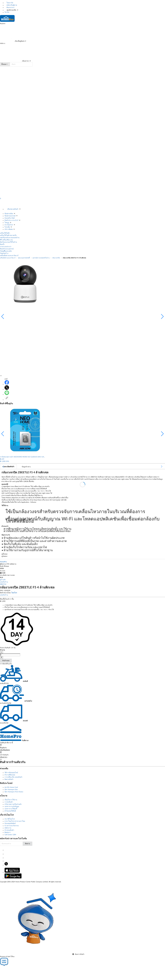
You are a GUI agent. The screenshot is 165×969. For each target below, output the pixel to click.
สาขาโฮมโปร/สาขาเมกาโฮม (14, 821)
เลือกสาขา (25, 61)
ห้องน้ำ (2, 244)
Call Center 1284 (10, 834)
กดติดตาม (12, 564)
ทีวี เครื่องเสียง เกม (6, 240)
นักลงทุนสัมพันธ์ (10, 823)
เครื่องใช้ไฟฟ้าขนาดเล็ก (8, 235)
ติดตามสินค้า (8, 779)
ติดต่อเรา (7, 832)
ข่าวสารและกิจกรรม (11, 825)
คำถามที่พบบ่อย (9, 775)
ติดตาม (27, 843)
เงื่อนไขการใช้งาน (10, 800)
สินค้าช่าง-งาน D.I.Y (11, 220)
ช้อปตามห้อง (8, 213)
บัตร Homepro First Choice (13, 792)
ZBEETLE (3, 584)
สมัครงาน (7, 828)
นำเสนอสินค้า (9, 830)
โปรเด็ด (7, 227)
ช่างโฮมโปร (8, 225)
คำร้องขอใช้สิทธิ (10, 811)
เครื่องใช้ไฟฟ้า (5, 233)
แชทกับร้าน (4, 582)
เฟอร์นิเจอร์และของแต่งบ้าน (9, 237)
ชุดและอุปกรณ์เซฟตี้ (24, 258)
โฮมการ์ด (9, 3)
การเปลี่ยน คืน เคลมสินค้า (13, 777)
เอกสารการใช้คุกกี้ (10, 809)
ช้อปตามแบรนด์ (9, 216)
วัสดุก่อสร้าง (4, 253)
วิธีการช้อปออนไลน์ (11, 772)
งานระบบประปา (5, 246)
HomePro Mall (9, 218)
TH (5, 12)
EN (8, 12)
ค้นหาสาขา (10, 7)
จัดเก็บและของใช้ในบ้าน (8, 242)
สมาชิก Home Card (11, 787)
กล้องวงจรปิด (56, 258)
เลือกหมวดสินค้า (13, 209)
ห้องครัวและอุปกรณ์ (7, 249)
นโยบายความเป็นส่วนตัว (13, 804)
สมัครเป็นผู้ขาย (11, 5)
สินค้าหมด (5, 660)
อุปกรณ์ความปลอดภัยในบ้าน (41, 258)
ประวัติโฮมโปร (9, 819)
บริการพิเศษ (8, 229)
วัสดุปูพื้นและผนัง (6, 251)
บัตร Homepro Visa (11, 789)
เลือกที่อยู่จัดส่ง (19, 41)
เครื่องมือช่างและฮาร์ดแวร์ (9, 255)
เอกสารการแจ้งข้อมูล (11, 806)
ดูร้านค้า (3, 580)
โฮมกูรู (6, 222)
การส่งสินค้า (8, 802)
